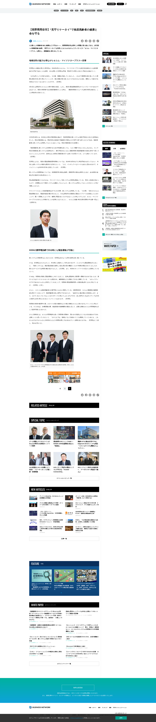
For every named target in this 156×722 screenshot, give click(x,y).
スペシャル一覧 (109, 126)
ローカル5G (64, 10)
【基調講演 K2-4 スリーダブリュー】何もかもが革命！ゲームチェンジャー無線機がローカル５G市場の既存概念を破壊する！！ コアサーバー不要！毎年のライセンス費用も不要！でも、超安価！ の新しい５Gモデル (115, 223)
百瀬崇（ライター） (37, 41)
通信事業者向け (90, 10)
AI (71, 10)
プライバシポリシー (76, 718)
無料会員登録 (111, 4)
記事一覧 (64, 538)
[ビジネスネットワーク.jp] (39, 4)
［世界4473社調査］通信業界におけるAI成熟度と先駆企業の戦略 (115, 214)
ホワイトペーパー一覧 (64, 663)
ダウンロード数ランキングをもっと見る (114, 234)
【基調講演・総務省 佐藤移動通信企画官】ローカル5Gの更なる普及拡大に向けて (115, 229)
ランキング (72, 4)
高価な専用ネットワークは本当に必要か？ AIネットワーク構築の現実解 (115, 218)
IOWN (56, 10)
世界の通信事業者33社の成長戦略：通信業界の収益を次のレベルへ (115, 210)
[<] (59, 388)
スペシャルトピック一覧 (64, 478)
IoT (82, 10)
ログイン (120, 4)
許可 (121, 718)
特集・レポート (57, 4)
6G (76, 10)
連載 (79, 4)
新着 (66, 4)
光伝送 (99, 10)
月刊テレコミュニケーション (91, 4)
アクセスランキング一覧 (111, 197)
